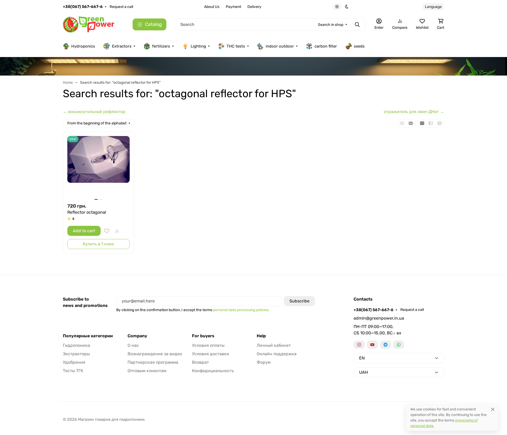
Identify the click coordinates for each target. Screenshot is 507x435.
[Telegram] (385, 344)
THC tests (236, 46)
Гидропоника (76, 345)
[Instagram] (359, 344)
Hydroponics (83, 46)
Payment (233, 6)
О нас (133, 345)
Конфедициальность (213, 370)
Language (433, 6)
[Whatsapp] (398, 344)
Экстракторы (76, 353)
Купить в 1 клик (98, 243)
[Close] (492, 409)
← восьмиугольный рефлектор (94, 111)
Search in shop (330, 24)
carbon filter (325, 46)
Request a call (121, 6)
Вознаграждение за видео (155, 353)
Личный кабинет (274, 345)
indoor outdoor (280, 46)
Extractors (122, 46)
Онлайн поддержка (277, 353)
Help (261, 336)
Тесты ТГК (73, 370)
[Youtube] (372, 344)
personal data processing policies (241, 310)
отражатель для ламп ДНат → (414, 111)
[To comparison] (117, 231)
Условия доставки (210, 353)
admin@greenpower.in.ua (379, 318)
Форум (264, 362)
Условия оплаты (208, 345)
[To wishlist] (107, 231)
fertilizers (161, 46)
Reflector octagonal (86, 212)
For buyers (203, 336)
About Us (211, 6)
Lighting (198, 46)
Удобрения (74, 362)
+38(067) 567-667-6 (83, 6)
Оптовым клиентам (147, 370)
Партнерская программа (153, 362)
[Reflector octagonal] (98, 167)
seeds (359, 46)
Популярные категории (88, 336)
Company (137, 336)
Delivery (254, 6)
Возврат (200, 362)
